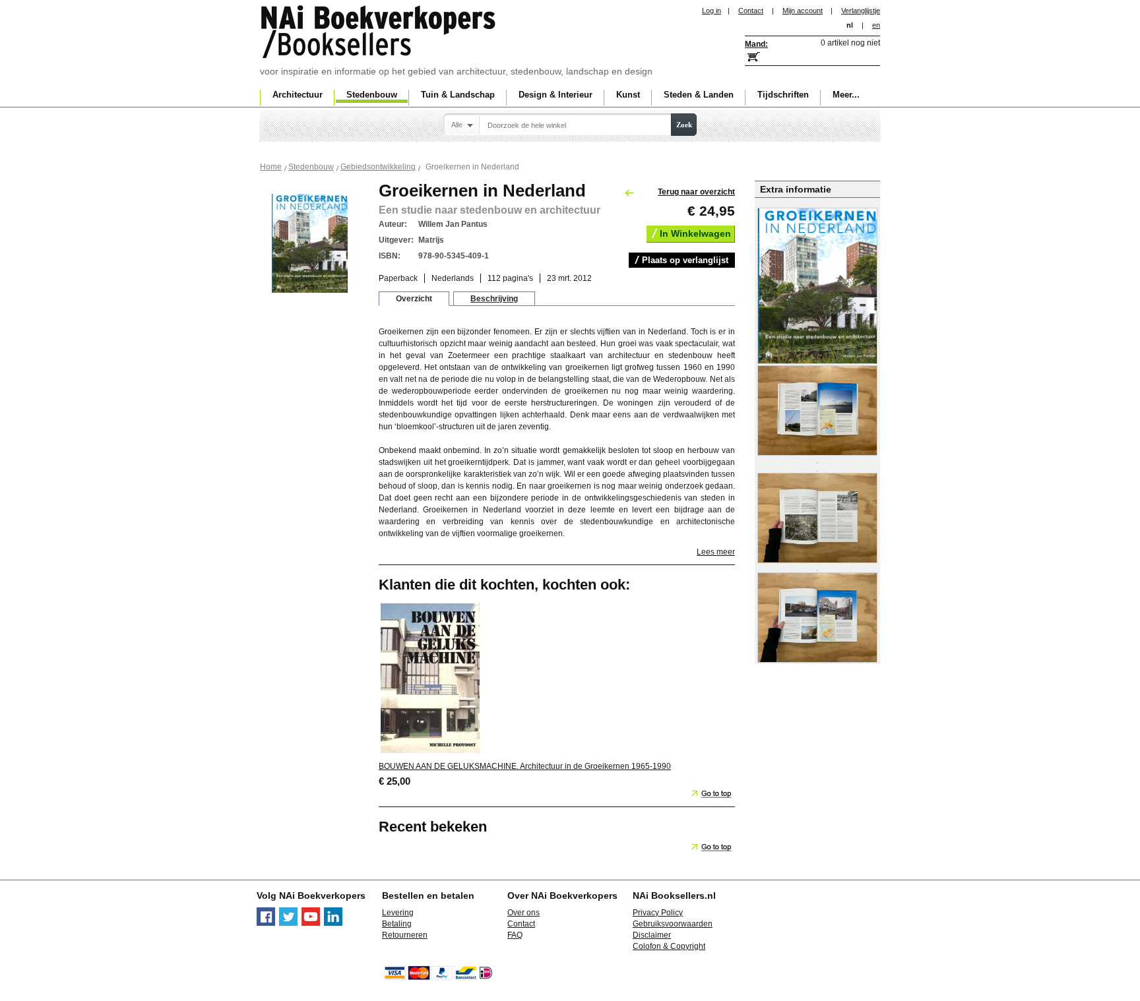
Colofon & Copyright (669, 946)
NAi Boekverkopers (379, 33)
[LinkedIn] (333, 923)
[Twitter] (288, 923)
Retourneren (405, 935)
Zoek (684, 125)
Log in (711, 11)
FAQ (514, 935)
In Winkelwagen (695, 233)
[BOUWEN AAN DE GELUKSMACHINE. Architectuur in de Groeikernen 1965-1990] (430, 752)
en (876, 25)
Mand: (756, 44)
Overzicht (414, 298)
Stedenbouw (311, 167)
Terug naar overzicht (696, 192)
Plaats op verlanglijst (685, 260)
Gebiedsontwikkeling (378, 167)
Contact (750, 11)
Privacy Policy (658, 912)
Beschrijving (494, 298)
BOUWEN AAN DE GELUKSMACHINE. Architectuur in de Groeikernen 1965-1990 (525, 766)
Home (271, 167)
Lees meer (716, 552)
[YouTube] (310, 923)
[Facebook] (266, 923)
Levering (398, 912)
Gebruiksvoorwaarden (672, 923)
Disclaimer (652, 935)
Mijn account (802, 11)
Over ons (523, 912)
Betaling (397, 923)
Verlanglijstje (860, 11)
